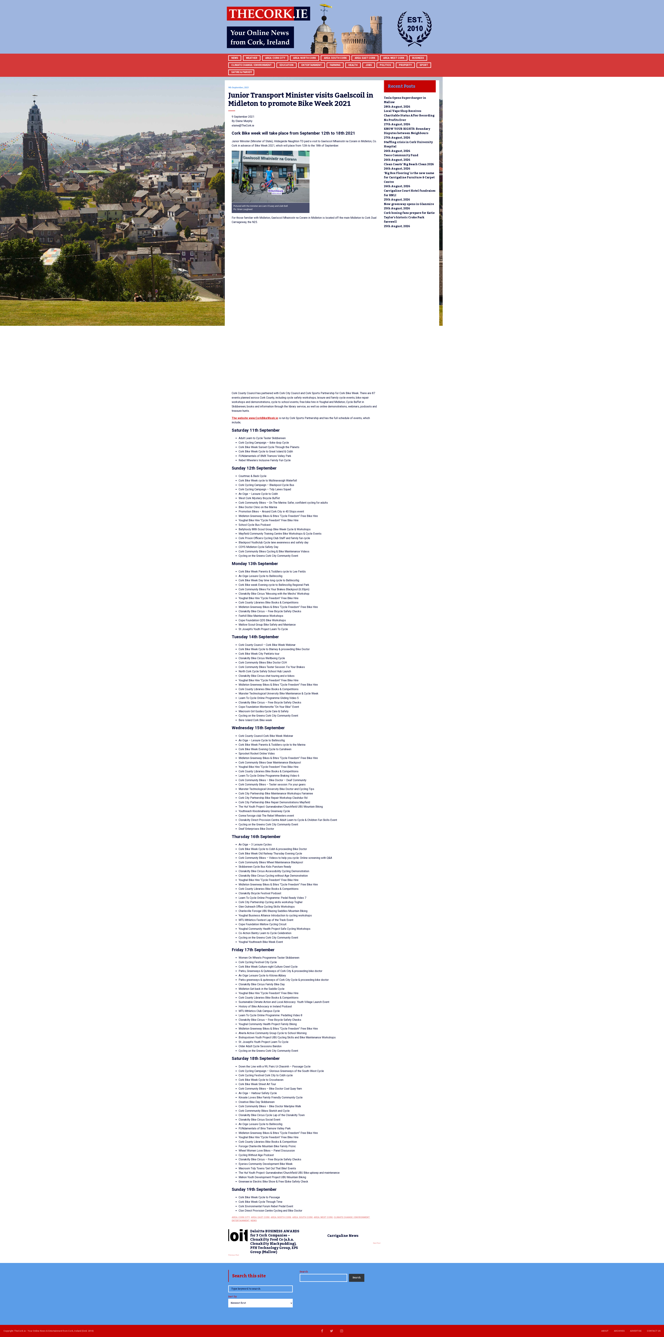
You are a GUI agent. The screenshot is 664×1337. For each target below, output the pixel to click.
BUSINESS (418, 58)
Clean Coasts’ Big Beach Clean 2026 (409, 164)
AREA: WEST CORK (393, 58)
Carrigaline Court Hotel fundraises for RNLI (409, 193)
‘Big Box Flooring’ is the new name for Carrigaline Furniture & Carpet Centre (409, 177)
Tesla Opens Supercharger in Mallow (405, 100)
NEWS (254, 1220)
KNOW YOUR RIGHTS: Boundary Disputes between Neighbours (407, 131)
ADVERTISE (636, 1331)
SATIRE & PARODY (241, 72)
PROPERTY (405, 65)
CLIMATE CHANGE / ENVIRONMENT (352, 1217)
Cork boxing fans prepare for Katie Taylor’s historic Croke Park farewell (409, 217)
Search (304, 1271)
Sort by (232, 1297)
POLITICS (385, 65)
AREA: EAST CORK (365, 58)
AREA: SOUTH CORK (302, 1217)
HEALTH (353, 65)
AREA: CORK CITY (275, 58)
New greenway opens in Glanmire (409, 204)
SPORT (424, 65)
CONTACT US (654, 1331)
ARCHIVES (619, 1331)
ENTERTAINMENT (311, 65)
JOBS (369, 65)
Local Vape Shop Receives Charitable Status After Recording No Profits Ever (409, 115)
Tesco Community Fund (401, 155)
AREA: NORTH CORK (281, 1217)
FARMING (335, 65)
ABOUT (604, 1331)
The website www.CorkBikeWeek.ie (255, 418)
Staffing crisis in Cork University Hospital (408, 144)
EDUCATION (286, 65)
